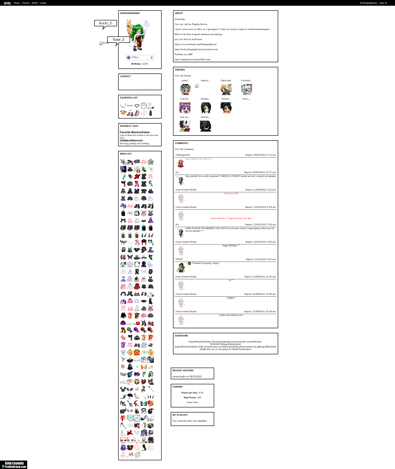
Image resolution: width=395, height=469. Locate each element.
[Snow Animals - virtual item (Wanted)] (136, 421)
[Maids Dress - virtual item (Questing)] (123, 201)
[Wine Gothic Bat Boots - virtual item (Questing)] (136, 208)
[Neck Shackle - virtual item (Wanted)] (143, 413)
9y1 (177, 172)
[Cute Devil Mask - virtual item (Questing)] (136, 325)
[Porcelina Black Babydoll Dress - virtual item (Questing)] (143, 186)
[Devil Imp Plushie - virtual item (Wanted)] (123, 391)
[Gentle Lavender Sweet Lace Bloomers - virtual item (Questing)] (150, 201)
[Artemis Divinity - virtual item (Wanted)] (150, 450)
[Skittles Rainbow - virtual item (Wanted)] (143, 428)
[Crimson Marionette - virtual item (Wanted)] (136, 179)
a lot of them (126, 135)
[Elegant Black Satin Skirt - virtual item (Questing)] (136, 340)
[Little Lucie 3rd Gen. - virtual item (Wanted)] (136, 384)
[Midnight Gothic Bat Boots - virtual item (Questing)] (143, 208)
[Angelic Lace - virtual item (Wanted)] (123, 274)
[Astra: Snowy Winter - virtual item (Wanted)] (143, 347)
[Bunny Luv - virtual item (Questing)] (130, 215)
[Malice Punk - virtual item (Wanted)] (143, 252)
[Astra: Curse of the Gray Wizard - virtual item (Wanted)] (150, 164)
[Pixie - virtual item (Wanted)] (136, 435)
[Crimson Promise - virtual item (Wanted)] (123, 259)
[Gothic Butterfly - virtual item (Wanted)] (130, 259)
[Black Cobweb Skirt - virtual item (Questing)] (143, 201)
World (35, 3)
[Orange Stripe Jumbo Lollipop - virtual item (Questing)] (143, 333)
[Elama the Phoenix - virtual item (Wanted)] (150, 369)
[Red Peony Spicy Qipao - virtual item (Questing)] (150, 340)
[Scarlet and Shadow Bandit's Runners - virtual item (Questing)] (136, 347)
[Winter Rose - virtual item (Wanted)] (136, 391)
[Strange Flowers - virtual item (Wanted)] (130, 450)
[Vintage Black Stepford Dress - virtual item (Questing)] (150, 281)
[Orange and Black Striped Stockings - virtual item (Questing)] (123, 333)
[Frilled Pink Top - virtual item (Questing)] (130, 311)
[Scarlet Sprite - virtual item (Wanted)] (123, 369)
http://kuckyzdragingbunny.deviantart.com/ (196, 49)
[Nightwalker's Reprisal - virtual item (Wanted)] (136, 406)
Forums (25, 3)
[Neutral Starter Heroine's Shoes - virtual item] (130, 115)
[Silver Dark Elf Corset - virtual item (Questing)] (123, 230)
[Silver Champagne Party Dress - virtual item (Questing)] (136, 223)
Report (249, 155)
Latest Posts (192, 402)
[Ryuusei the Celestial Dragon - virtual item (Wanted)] (150, 362)
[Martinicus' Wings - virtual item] (136, 115)
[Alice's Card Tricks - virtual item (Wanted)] (123, 377)
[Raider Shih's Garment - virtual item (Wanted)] (130, 252)
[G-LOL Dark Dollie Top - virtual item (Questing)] (130, 296)
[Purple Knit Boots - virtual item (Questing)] (123, 208)
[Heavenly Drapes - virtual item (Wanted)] (150, 267)
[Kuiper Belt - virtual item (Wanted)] (130, 377)
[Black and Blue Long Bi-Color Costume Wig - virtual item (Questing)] (143, 230)
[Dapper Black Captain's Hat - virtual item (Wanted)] (130, 164)
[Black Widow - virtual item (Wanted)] (130, 399)
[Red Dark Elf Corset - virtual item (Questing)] (136, 230)
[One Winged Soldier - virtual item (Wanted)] (143, 172)
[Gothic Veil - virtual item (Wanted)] (130, 369)
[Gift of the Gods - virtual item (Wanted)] (136, 413)
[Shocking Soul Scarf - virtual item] (150, 108)
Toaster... (226, 99)
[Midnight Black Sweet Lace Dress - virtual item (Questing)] (123, 193)
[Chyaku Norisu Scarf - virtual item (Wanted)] (130, 435)
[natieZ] (104, 42)
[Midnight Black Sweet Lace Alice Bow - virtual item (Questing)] (123, 223)
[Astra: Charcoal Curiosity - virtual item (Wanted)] (136, 267)
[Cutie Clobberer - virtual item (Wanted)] (130, 281)
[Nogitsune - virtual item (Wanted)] (143, 384)
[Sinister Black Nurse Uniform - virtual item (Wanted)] (143, 179)
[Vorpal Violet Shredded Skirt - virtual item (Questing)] (123, 325)
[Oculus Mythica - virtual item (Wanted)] (130, 391)
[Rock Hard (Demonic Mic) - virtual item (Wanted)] (143, 391)
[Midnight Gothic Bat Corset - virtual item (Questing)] (143, 289)
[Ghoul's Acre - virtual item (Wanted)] (123, 172)
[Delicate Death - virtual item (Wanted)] (123, 179)
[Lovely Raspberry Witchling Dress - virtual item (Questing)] (150, 311)
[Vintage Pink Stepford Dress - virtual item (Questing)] (143, 281)
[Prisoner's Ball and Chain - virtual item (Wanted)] (143, 421)
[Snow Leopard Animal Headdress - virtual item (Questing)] (143, 443)
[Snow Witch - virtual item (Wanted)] (123, 281)
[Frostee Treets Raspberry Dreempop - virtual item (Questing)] (123, 340)
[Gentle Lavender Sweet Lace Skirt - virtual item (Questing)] (136, 303)
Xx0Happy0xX (183, 155)
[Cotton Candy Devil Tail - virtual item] (143, 115)
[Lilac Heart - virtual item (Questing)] (130, 457)
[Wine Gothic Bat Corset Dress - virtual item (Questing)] (150, 193)
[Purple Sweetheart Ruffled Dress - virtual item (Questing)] (150, 223)
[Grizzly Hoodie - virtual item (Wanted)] (136, 274)
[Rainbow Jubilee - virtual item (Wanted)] (123, 435)
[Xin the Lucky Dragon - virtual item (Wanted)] (150, 406)
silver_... (246, 99)
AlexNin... (205, 117)
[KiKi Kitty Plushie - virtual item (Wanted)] (150, 421)
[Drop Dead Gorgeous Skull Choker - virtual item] (136, 108)
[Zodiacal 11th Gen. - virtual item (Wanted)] (150, 355)
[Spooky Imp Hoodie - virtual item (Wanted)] (150, 413)
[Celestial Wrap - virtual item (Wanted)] (150, 252)
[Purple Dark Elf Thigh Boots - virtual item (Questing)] (143, 325)
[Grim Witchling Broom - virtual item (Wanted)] (123, 164)
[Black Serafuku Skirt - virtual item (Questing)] (150, 318)
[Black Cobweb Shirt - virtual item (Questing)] (123, 296)
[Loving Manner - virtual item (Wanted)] (130, 443)
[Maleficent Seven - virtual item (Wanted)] (136, 377)
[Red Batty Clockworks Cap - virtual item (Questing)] (150, 325)
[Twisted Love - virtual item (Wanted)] (123, 252)
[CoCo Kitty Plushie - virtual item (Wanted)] (123, 413)
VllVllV (179, 259)
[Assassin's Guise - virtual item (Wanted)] (143, 267)
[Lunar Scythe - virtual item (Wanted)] (123, 428)
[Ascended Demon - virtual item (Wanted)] (130, 245)
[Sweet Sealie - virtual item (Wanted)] (136, 362)
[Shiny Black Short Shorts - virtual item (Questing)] (143, 303)
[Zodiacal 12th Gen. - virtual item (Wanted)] (130, 355)
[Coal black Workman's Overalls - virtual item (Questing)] (150, 303)
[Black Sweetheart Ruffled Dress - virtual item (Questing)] (130, 193)
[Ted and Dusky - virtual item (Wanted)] (150, 428)
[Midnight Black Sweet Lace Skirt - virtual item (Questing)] (130, 201)
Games (43, 3)
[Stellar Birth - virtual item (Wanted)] (143, 355)
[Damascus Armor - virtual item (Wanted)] (136, 252)
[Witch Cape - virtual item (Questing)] (123, 318)
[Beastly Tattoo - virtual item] (143, 108)
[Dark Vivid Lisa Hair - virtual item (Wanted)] (143, 450)
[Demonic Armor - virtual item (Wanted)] (150, 274)
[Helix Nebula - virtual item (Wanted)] (130, 421)
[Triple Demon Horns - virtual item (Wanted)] (150, 399)
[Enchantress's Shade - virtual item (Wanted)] (143, 259)
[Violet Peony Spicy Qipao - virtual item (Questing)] (123, 347)
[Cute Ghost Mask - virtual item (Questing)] (130, 325)
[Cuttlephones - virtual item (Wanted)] (150, 377)
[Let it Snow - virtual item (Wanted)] (130, 428)
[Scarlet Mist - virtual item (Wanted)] (143, 245)
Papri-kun (226, 80)
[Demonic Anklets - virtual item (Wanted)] (123, 245)
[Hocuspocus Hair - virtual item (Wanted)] (150, 259)
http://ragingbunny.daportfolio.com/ (193, 59)
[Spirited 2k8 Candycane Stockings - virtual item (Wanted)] (136, 245)
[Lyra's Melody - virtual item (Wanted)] (123, 450)
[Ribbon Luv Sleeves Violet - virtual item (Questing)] (123, 303)
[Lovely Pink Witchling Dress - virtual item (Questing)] (143, 215)
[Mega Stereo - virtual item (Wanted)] (143, 406)
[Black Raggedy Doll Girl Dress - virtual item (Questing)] (136, 215)
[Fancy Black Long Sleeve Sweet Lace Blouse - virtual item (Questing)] (150, 289)
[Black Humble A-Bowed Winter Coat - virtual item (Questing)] (150, 443)
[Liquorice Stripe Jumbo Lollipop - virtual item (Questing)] (130, 333)
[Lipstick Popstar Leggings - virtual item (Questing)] (136, 186)
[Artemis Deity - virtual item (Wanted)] (136, 450)
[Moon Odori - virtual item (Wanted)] (123, 457)
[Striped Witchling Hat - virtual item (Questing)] (150, 347)
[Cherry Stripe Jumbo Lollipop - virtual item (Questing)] (150, 333)
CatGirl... (185, 99)
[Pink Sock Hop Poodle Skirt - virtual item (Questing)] (130, 303)
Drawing (124, 143)
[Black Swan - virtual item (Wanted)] (136, 259)
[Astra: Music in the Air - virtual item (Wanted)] (123, 267)
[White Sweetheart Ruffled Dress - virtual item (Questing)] (136, 311)
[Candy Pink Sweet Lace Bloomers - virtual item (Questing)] (136, 201)
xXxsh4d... (246, 80)
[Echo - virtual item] (123, 115)
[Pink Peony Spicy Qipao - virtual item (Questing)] (130, 318)
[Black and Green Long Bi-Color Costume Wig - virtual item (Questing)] (123, 215)
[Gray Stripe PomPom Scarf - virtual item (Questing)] (130, 340)
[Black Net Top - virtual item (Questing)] (136, 296)
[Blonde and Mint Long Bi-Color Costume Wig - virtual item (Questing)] (136, 237)
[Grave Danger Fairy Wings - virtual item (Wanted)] (143, 274)
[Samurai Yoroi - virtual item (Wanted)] (136, 428)
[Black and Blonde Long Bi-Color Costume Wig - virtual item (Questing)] (150, 230)
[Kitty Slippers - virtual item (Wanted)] (123, 384)
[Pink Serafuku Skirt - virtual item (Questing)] (143, 318)
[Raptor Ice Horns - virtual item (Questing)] (143, 237)
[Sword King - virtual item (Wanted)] (143, 377)
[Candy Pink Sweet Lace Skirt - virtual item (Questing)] (143, 164)
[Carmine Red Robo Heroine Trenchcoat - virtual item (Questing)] (136, 289)
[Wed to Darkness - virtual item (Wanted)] (130, 362)
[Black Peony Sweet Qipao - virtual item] (150, 115)
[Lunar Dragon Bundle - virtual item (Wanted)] (136, 355)
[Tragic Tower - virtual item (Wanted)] (150, 172)
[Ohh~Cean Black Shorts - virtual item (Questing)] (143, 223)
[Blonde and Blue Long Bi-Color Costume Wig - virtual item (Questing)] (130, 237)
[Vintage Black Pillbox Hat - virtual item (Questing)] (136, 281)
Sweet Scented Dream (186, 189)
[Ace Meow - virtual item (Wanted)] (150, 384)
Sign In (383, 3)
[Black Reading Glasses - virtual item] (130, 108)
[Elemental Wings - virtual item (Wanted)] (143, 369)
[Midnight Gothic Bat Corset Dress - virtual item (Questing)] (130, 172)
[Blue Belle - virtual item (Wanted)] (143, 362)
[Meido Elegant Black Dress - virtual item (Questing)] (136, 193)
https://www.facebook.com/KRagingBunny (196, 44)
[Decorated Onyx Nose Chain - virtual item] (123, 108)
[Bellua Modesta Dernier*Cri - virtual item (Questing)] (136, 172)
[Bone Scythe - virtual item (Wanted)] (150, 391)
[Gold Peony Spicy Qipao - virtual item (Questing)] (143, 340)
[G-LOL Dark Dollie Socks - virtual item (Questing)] (150, 208)
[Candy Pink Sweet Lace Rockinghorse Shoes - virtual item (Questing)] (130, 208)
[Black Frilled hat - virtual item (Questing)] (136, 164)
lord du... (185, 117)
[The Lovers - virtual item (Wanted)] (130, 179)
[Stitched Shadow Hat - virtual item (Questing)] (143, 311)
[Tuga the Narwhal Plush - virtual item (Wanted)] (136, 399)
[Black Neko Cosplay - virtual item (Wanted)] (150, 245)
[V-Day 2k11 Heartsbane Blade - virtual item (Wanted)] (130, 406)
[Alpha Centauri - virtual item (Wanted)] (136, 369)
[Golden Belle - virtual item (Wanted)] (130, 384)
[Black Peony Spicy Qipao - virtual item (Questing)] (136, 318)
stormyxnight (178, 376)
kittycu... (205, 80)
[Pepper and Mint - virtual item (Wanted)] (123, 421)
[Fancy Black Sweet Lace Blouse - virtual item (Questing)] (143, 193)
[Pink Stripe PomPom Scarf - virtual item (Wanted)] (123, 186)
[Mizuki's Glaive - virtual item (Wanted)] (123, 362)
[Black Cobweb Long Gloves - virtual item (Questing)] (143, 296)
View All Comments (184, 149)
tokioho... (205, 99)
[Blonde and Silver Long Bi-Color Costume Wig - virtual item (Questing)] (123, 237)
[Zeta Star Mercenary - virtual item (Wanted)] (123, 399)
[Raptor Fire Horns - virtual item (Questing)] (150, 237)
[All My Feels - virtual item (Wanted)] (136, 443)
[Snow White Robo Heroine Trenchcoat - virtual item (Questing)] (130, 289)
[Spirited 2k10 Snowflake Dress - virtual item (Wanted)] (130, 274)
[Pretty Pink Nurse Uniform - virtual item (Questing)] (123, 311)
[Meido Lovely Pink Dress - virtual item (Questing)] (123, 289)
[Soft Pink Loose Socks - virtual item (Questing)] (130, 347)
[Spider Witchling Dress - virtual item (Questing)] (150, 215)
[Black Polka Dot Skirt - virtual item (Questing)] (130, 186)
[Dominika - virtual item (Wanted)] (150, 186)
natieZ (185, 80)
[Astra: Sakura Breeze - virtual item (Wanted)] (130, 267)
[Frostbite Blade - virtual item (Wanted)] (143, 399)
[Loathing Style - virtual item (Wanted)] (123, 443)
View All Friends (183, 75)
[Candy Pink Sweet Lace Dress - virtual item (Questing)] (150, 179)
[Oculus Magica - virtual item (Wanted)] (130, 413)
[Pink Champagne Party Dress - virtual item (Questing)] (130, 223)
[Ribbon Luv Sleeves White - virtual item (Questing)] (150, 296)
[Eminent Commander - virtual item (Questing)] (136, 457)
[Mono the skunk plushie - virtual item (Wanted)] (150, 435)
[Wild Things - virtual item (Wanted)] (143, 435)
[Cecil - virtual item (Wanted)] (123, 355)
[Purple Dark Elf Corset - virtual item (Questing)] (130, 230)
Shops (17, 3)
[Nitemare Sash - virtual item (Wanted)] (123, 406)
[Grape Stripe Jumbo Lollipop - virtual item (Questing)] (136, 333)
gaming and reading (139, 143)
